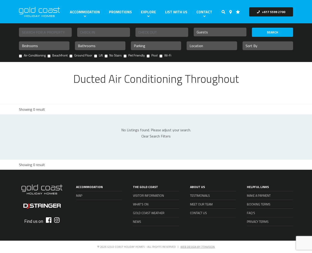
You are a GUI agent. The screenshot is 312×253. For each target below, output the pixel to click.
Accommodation (85, 12)
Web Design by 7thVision (197, 247)
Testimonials (200, 195)
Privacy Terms (258, 221)
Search (272, 32)
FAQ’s (251, 212)
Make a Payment (259, 195)
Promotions (120, 12)
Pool (154, 56)
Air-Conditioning (35, 56)
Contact (204, 12)
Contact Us (198, 212)
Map (79, 195)
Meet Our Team (201, 204)
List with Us (176, 12)
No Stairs (115, 56)
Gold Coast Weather (148, 212)
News (137, 221)
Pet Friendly (136, 56)
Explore (148, 12)
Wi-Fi (167, 56)
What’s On (140, 204)
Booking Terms (258, 204)
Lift (101, 56)
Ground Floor (83, 56)
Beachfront (60, 56)
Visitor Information (148, 195)
